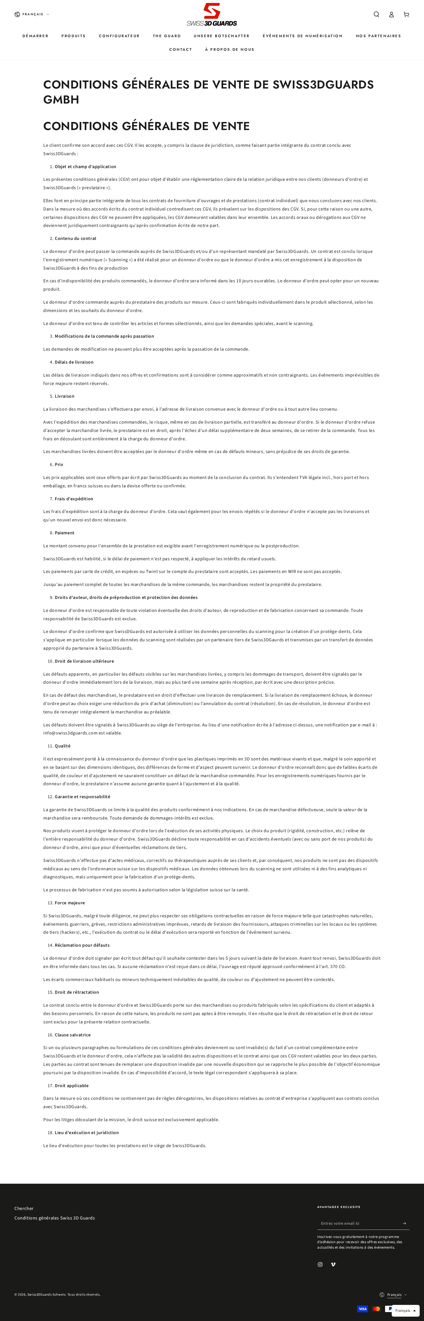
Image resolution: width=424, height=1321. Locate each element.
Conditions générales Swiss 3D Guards (54, 1218)
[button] (376, 14)
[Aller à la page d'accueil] (212, 14)
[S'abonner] (406, 1223)
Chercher (24, 1208)
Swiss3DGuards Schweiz (46, 1294)
